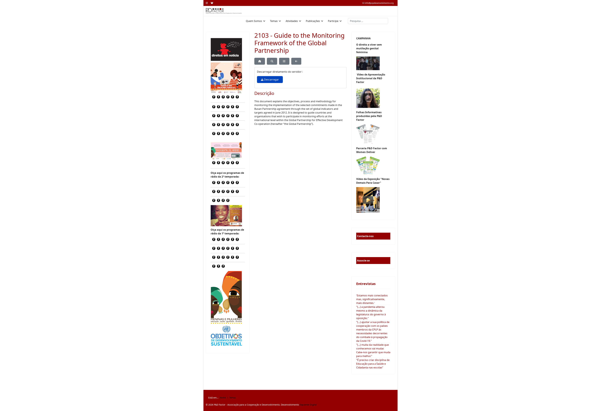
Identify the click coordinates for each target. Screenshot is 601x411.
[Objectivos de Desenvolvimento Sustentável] (226, 336)
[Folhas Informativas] (373, 134)
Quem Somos (254, 21)
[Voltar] (296, 61)
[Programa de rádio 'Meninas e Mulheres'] (226, 151)
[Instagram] (207, 2)
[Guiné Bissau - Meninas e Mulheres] (226, 297)
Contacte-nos (365, 236)
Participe (333, 21)
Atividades (292, 21)
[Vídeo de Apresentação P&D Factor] (373, 97)
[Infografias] (373, 165)
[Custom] (212, 2)
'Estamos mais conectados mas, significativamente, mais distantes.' (372, 299)
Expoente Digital (308, 404)
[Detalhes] (284, 61)
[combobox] (368, 21)
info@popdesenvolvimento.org (379, 3)
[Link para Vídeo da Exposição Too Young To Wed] (373, 200)
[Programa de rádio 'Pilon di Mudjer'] (226, 78)
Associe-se (363, 260)
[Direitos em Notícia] (226, 49)
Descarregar (271, 79)
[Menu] (393, 21)
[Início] (259, 61)
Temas (274, 21)
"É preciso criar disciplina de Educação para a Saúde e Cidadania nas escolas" (373, 363)
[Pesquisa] (272, 61)
